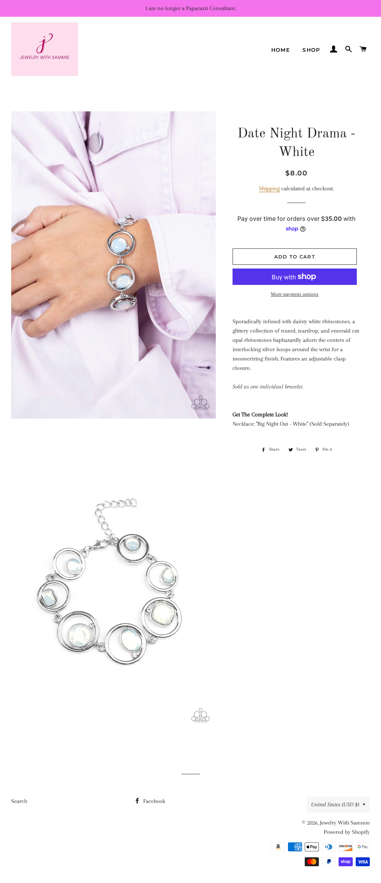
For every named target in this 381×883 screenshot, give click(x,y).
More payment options (294, 294)
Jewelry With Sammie (345, 822)
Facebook (153, 801)
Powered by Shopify (347, 832)
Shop (311, 50)
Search (19, 801)
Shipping (269, 188)
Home (280, 50)
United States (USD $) (335, 804)
